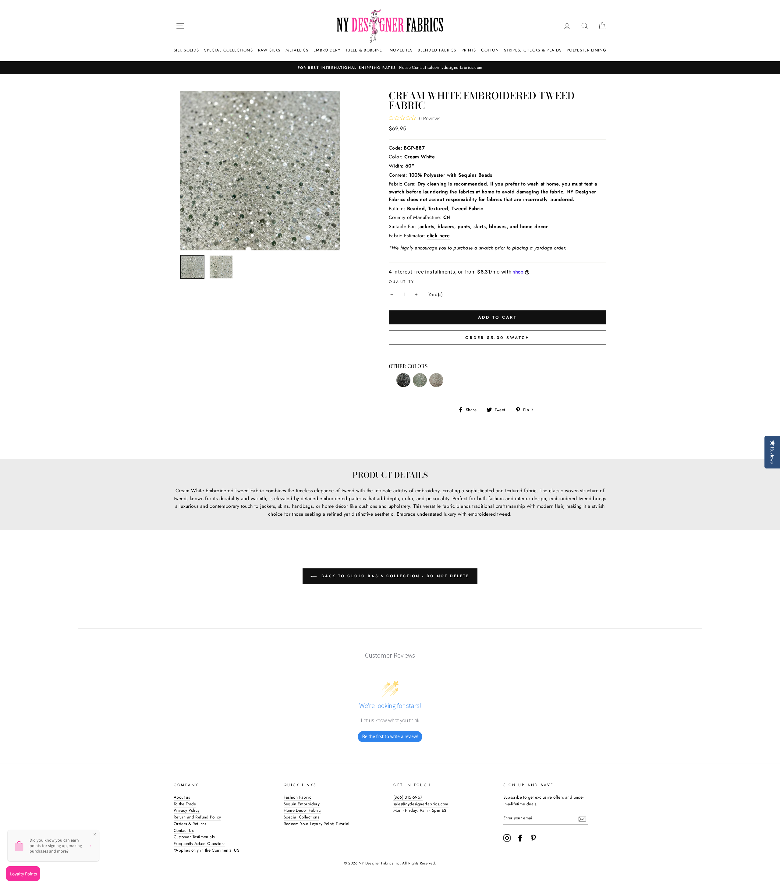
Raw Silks (269, 50)
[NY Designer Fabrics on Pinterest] (533, 838)
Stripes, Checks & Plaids (533, 50)
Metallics (296, 50)
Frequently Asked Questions (199, 843)
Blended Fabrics (437, 50)
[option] (390, 67)
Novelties (401, 50)
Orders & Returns (190, 824)
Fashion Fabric (298, 797)
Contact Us (183, 830)
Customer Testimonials (194, 837)
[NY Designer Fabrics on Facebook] (520, 838)
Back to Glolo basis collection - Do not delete (394, 575)
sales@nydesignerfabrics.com (420, 804)
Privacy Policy (187, 810)
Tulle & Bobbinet (365, 50)
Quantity (402, 281)
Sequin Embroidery (302, 804)
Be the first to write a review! (390, 736)
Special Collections (228, 50)
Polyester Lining (586, 50)
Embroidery (327, 50)
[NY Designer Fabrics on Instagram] (507, 838)
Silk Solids (186, 50)
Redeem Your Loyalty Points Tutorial (316, 824)
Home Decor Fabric (302, 810)
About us (182, 797)
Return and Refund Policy (197, 817)
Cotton (490, 50)
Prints (469, 50)
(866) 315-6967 (408, 797)
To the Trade (185, 804)
